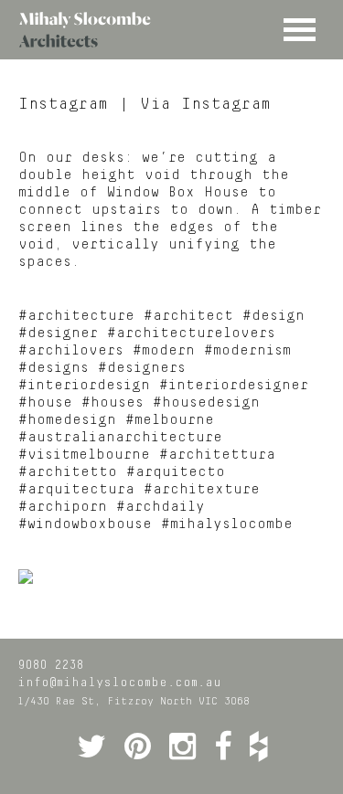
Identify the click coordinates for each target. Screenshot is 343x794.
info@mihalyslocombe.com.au (119, 682)
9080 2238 (50, 665)
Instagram (63, 104)
